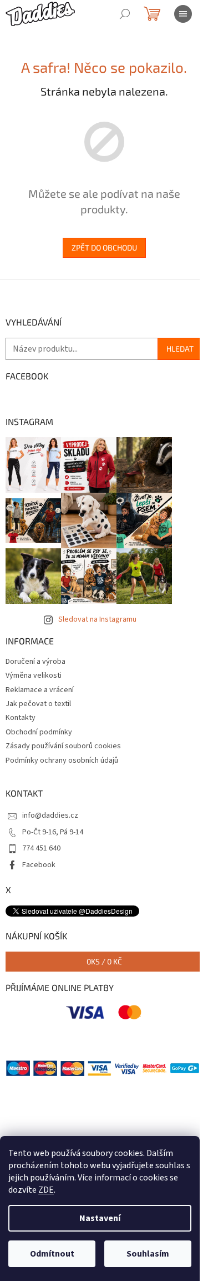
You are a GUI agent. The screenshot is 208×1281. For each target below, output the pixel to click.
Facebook (38, 864)
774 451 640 (41, 848)
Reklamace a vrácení (40, 689)
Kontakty (20, 717)
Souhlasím (147, 1254)
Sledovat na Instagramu (97, 619)
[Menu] (183, 14)
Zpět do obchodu (104, 247)
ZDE (46, 1190)
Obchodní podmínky (39, 732)
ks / (104, 961)
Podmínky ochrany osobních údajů (62, 760)
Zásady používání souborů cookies (63, 746)
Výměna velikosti (34, 675)
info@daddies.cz (50, 815)
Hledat (180, 348)
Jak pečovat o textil (38, 703)
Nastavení (99, 1218)
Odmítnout (52, 1254)
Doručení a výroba (35, 661)
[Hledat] (125, 14)
